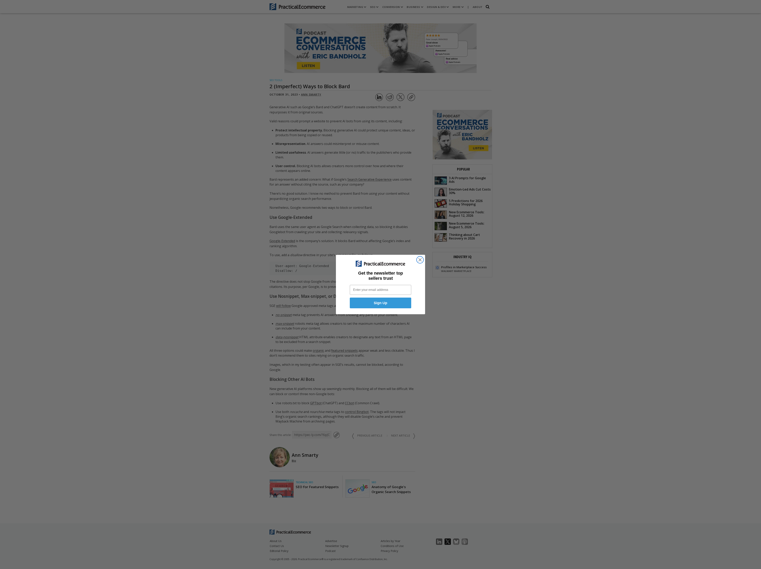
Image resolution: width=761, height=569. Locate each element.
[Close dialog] (420, 259)
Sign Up (380, 303)
